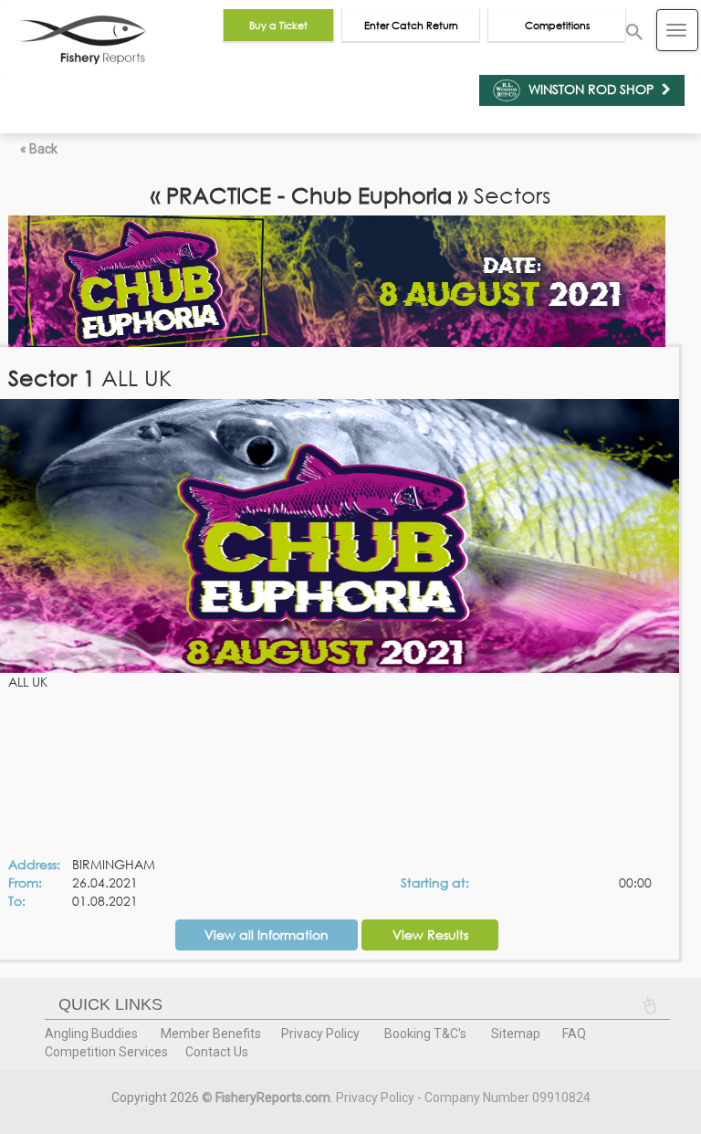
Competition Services (106, 1052)
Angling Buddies (91, 1033)
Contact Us (216, 1052)
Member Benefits (211, 1033)
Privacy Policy (320, 1033)
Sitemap (515, 1033)
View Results (430, 934)
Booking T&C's (425, 1033)
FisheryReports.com (272, 1097)
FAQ (574, 1033)
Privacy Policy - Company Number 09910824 (463, 1097)
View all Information (266, 934)
